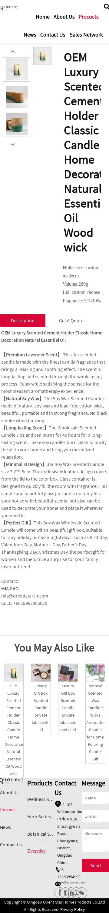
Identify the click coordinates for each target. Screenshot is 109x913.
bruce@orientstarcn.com (71, 882)
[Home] (9, 8)
